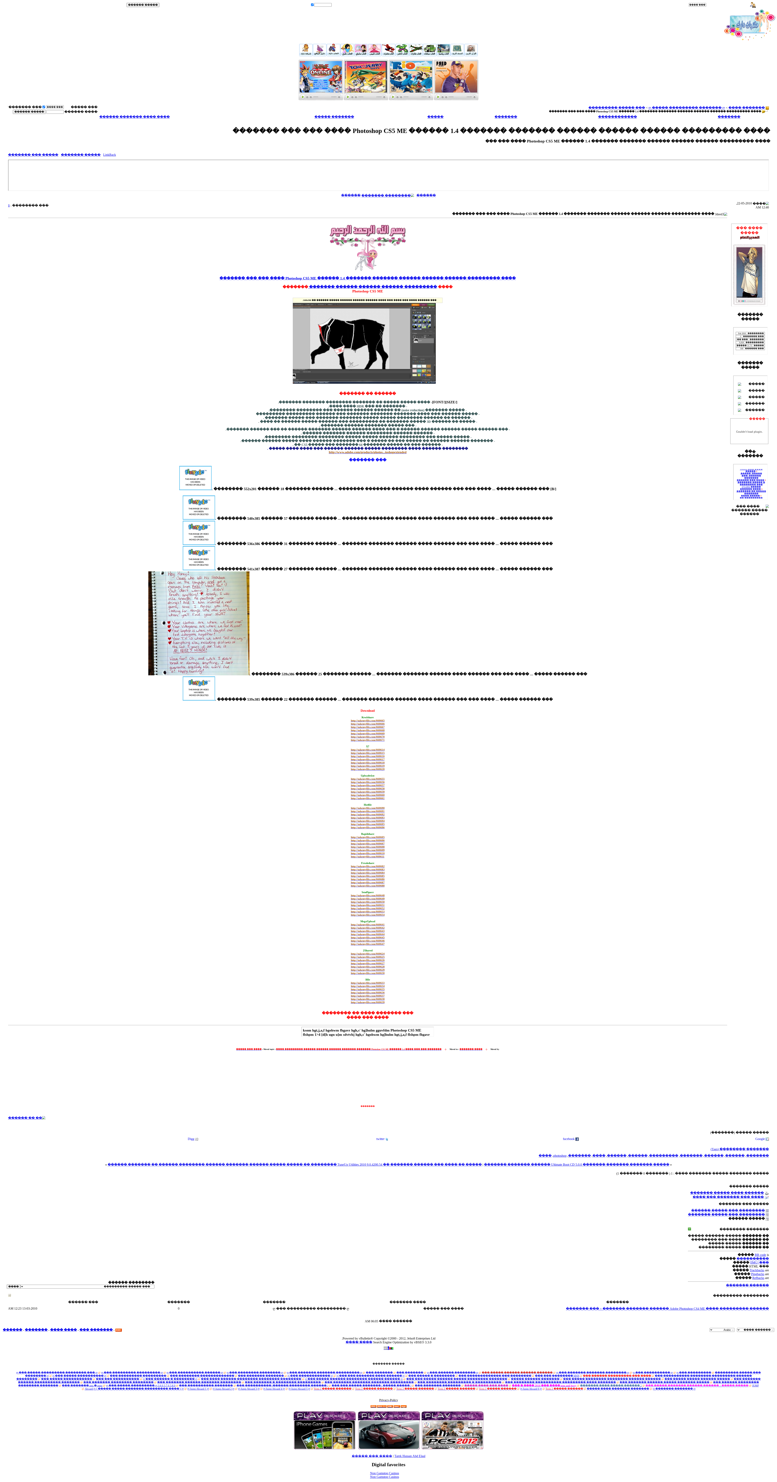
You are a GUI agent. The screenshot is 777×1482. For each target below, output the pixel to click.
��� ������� (379, 1372)
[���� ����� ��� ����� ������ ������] (366, 99)
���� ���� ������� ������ (134, 117)
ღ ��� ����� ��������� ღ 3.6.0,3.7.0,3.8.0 (140, 1385)
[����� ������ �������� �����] (430, 55)
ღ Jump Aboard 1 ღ (198, 1388)
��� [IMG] (759, 1262)
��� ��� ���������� (117, 1379)
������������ (617, 117)
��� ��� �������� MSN (557, 1375)
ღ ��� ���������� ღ (653, 1372)
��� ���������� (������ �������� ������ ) (282, 1385)
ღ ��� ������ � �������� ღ (170, 1379)
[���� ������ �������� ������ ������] (456, 99)
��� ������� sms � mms (82, 1385)
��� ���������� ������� (206, 1385)
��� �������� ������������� (202, 1375)
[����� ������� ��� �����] (321, 99)
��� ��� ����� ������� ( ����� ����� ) (371, 1385)
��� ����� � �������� (431, 1375)
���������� (753, 1258)
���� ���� (63, 1330)
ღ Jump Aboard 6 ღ (531, 1388)
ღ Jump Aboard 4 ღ (274, 1388)
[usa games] (452, 1448)
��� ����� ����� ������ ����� (697, 1379)
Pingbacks (757, 1274)
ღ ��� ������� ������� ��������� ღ (324, 1372)
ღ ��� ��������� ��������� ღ (132, 1372)
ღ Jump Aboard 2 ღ (223, 1388)
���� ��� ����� (372, 1456)
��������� (420, 287)
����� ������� (81, 155)
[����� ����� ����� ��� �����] (375, 55)
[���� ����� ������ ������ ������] (411, 99)
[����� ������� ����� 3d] (388, 55)
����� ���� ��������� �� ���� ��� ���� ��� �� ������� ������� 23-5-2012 (751, 489)
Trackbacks (757, 1270)
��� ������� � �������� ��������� (283, 1382)
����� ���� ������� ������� (618, 1388)
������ (426, 195)
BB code (760, 1255)
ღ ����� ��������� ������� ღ (687, 107)
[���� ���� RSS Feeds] (118, 1330)
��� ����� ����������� (66, 1379)
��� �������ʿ (24, 107)
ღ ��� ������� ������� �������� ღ (592, 1372)
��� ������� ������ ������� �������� (199, 1382)
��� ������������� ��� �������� (495, 1375)
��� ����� (719, 5)
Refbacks (758, 1278)
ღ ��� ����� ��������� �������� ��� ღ (57, 1372)
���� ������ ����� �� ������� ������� (751, 480)
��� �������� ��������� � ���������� (459, 1382)
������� (729, 117)
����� (435, 117)
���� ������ (81, 112)
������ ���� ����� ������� (727, 1193)
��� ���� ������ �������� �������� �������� (251, 1379)
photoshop (560, 1155)
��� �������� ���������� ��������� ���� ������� (560, 1382)
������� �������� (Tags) (740, 1149)
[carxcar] (389, 1448)
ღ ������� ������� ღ (674, 1388)
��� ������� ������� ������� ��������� (369, 1382)
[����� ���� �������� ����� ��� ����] (333, 54)
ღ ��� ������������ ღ (310, 1375)
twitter (380, 1139)
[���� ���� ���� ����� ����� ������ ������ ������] (306, 54)
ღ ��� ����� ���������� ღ (79, 1375)
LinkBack (109, 154)
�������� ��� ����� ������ (728, 1210)
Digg (191, 1139)
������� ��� (96, 1330)
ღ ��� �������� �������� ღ (255, 1372)
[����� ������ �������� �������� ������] (471, 54)
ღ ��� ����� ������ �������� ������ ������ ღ (354, 1379)
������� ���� (746, 107)
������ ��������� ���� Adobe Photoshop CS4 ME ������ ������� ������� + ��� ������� (667, 1308)
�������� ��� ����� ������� (726, 1214)
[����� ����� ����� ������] (361, 55)
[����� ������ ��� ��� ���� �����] (443, 55)
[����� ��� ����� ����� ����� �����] (347, 55)
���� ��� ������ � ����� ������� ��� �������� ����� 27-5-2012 (751, 472)
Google (760, 1139)
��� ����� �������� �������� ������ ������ (612, 1379)
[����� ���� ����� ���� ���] (402, 55)
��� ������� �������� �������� (118, 1382)
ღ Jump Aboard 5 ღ (299, 1388)
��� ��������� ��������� (138, 1375)
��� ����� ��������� (616, 107)
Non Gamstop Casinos (384, 1473)
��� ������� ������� (261, 1375)
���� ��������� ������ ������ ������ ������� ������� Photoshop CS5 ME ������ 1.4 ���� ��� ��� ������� (368, 278)
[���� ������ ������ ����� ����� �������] (457, 54)
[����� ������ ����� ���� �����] (416, 55)
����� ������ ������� (535, 1379)
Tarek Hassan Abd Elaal (409, 1456)
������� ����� (334, 117)
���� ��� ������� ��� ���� (728, 1197)
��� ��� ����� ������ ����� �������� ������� (456, 1379)
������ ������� (747, 1285)
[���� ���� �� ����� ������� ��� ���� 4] (320, 54)
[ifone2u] (324, 1448)
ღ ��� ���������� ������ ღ (195, 1372)
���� (598, 1155)
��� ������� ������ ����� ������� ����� (664, 1382)
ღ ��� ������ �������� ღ (452, 1372)
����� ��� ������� (33, 155)
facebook (569, 1139)
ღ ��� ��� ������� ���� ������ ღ (370, 1375)
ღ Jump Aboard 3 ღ (249, 1388)
